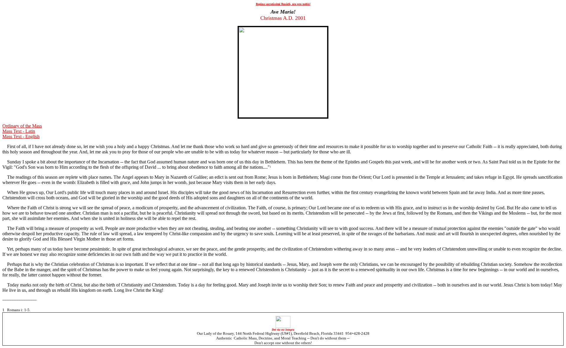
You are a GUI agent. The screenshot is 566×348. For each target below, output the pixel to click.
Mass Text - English (21, 136)
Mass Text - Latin (18, 131)
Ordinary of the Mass (22, 125)
